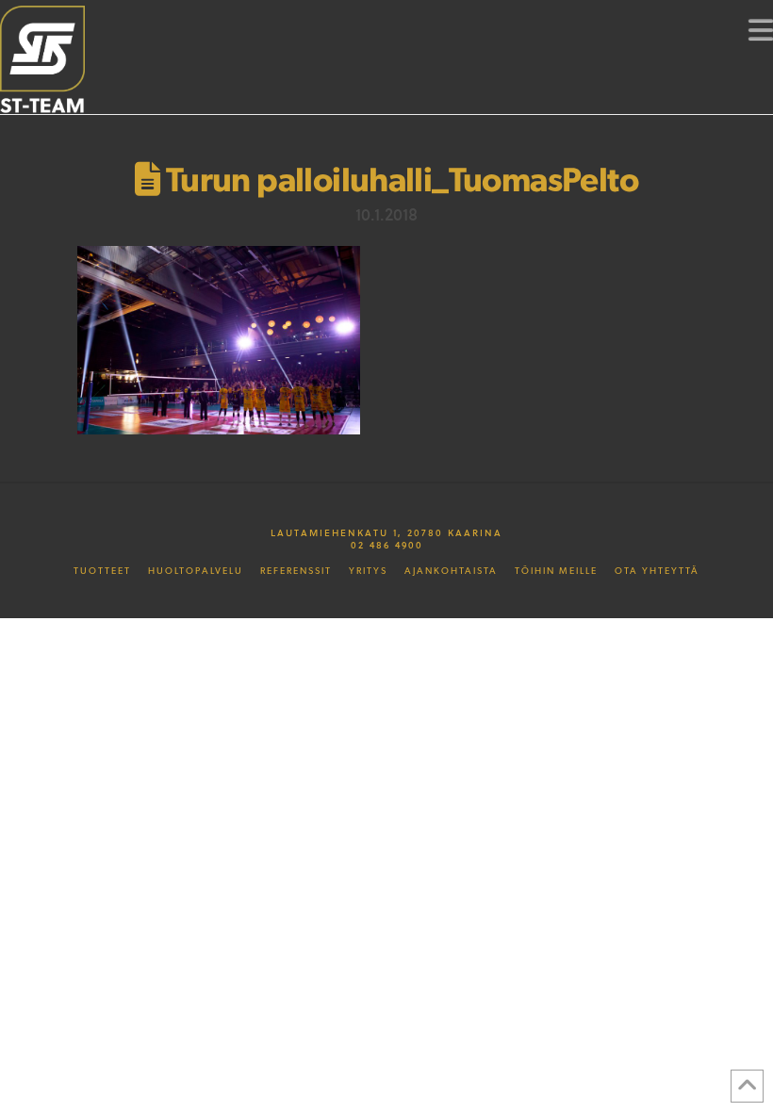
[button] (760, 29)
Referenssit (296, 571)
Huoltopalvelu (195, 571)
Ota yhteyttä (657, 571)
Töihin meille (556, 571)
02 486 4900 (387, 544)
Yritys (368, 571)
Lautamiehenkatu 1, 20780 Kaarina (386, 532)
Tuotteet (102, 571)
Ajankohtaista (451, 571)
